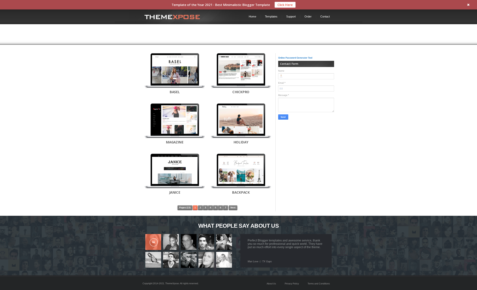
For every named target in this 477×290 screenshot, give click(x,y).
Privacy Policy (292, 283)
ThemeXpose (172, 283)
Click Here (285, 5)
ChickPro (240, 92)
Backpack (240, 192)
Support (291, 16)
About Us (271, 283)
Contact (325, 16)
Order (308, 16)
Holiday (240, 142)
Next (233, 207)
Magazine (174, 142)
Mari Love (253, 261)
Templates (271, 16)
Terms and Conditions (319, 283)
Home (252, 16)
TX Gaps (267, 261)
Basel (175, 92)
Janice (174, 192)
